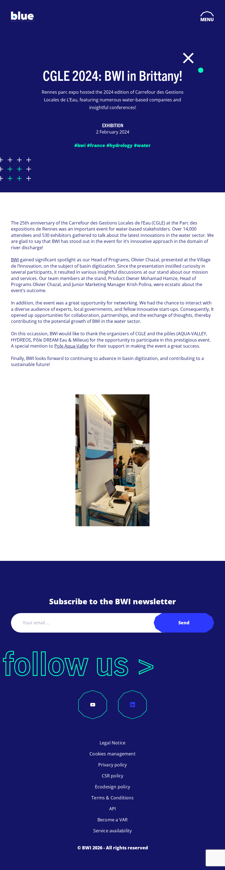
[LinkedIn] (133, 705)
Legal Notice (112, 743)
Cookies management (112, 754)
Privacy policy (112, 765)
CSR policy (112, 776)
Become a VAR (112, 820)
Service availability (112, 831)
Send (183, 623)
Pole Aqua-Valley (71, 346)
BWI (15, 260)
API (112, 809)
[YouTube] (93, 705)
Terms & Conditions (112, 798)
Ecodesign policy (112, 787)
